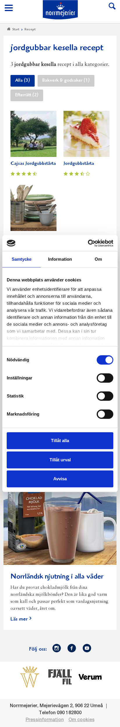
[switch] (105, 377)
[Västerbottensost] (29, 677)
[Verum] (90, 677)
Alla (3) (22, 80)
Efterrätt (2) (26, 95)
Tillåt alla (60, 440)
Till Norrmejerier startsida (60, 10)
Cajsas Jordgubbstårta (33, 163)
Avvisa (60, 478)
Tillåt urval (60, 459)
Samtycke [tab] (22, 259)
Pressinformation (45, 720)
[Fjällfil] (60, 677)
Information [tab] (60, 259)
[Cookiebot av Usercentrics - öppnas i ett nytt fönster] (87, 243)
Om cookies (81, 720)
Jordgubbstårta (78, 163)
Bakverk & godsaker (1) (66, 80)
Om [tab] (98, 259)
